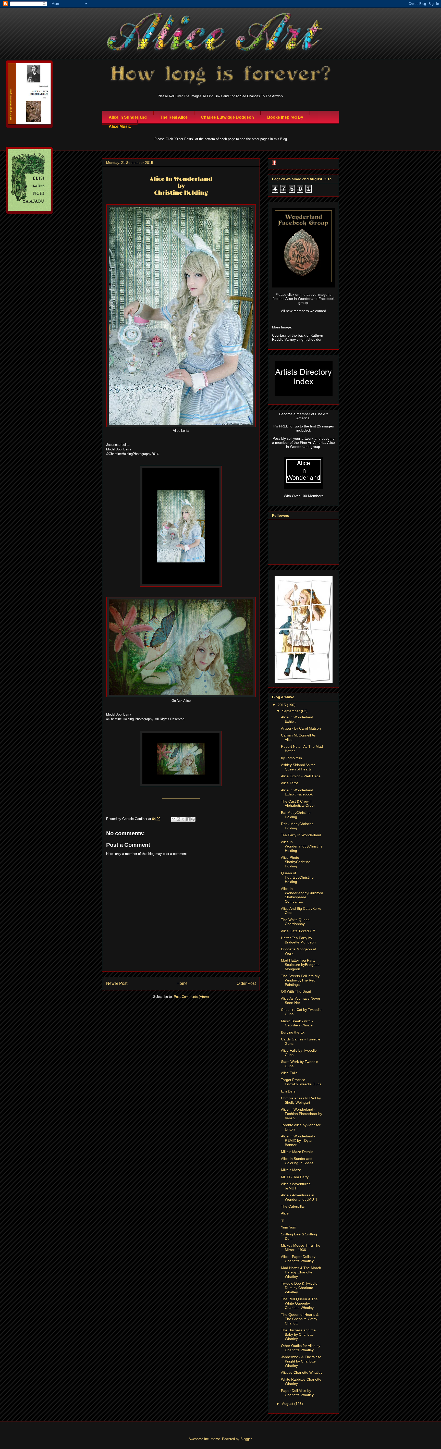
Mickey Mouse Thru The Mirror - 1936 (300, 1247)
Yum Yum (288, 1227)
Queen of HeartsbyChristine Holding (297, 877)
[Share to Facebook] (188, 819)
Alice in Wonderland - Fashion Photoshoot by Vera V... (301, 1113)
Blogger (245, 1439)
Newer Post (116, 983)
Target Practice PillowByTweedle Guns (301, 1082)
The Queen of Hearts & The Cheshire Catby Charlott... (299, 1318)
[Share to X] (183, 819)
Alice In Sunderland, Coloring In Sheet (297, 1161)
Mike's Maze (291, 1170)
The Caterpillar (293, 1206)
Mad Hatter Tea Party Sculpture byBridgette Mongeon (300, 964)
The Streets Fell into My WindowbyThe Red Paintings (300, 980)
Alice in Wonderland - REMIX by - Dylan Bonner (298, 1140)
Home (182, 983)
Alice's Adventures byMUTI (295, 1186)
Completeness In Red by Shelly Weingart (301, 1100)
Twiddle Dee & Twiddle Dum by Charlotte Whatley (299, 1287)
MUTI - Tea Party (295, 1177)
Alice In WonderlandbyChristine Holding (302, 846)
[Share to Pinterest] (192, 819)
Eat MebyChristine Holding (296, 815)
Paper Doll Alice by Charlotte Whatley (297, 1393)
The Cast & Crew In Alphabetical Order (298, 803)
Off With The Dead (296, 991)
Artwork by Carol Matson (301, 728)
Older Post (246, 983)
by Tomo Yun (291, 758)
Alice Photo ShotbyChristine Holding (295, 861)
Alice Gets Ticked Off (298, 931)
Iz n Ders (288, 1091)
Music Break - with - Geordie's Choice (297, 1023)
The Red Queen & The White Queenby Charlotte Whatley (299, 1303)
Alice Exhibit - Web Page (301, 776)
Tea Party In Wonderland (301, 835)
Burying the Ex (292, 1032)
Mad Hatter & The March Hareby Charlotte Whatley (301, 1272)
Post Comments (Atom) (191, 997)
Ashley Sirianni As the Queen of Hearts (298, 767)
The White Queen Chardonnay (295, 922)
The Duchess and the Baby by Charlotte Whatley (298, 1334)
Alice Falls (289, 1073)
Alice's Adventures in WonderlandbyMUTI (299, 1197)
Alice (285, 1213)
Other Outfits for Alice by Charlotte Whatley (300, 1348)
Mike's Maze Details (297, 1152)
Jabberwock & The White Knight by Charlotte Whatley (301, 1361)
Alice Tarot (289, 783)
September (291, 711)
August (288, 1404)
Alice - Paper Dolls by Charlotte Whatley (298, 1259)
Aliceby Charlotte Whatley (301, 1372)
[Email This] (173, 819)
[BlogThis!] (178, 819)
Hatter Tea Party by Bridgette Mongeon (298, 940)
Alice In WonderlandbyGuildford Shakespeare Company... (302, 895)
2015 (282, 705)
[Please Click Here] (181, 585)
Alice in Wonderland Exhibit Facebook (297, 792)
